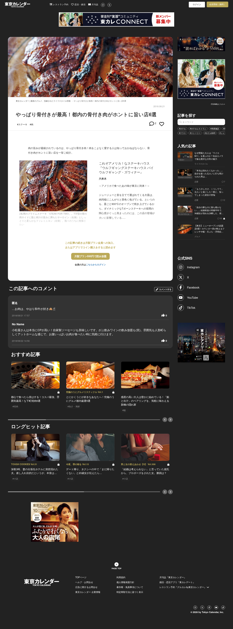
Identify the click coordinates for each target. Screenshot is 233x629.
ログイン (197, 4)
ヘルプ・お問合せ (84, 582)
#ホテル (182, 128)
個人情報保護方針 (125, 582)
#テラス (182, 133)
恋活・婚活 (80, 4)
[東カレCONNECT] (116, 19)
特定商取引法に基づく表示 (129, 592)
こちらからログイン (96, 264)
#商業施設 (214, 128)
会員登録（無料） (217, 4)
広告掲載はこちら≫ (218, 104)
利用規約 (120, 577)
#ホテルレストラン (198, 128)
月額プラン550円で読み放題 (90, 256)
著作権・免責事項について (129, 587)
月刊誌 (94, 4)
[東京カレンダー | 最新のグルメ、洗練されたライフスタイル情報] (27, 4)
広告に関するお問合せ (86, 587)
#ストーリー (195, 133)
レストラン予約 (60, 4)
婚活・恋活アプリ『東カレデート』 (177, 582)
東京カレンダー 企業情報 (87, 592)
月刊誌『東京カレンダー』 (172, 577)
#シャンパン (225, 133)
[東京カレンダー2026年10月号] (54, 521)
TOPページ (80, 577)
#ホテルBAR (210, 133)
